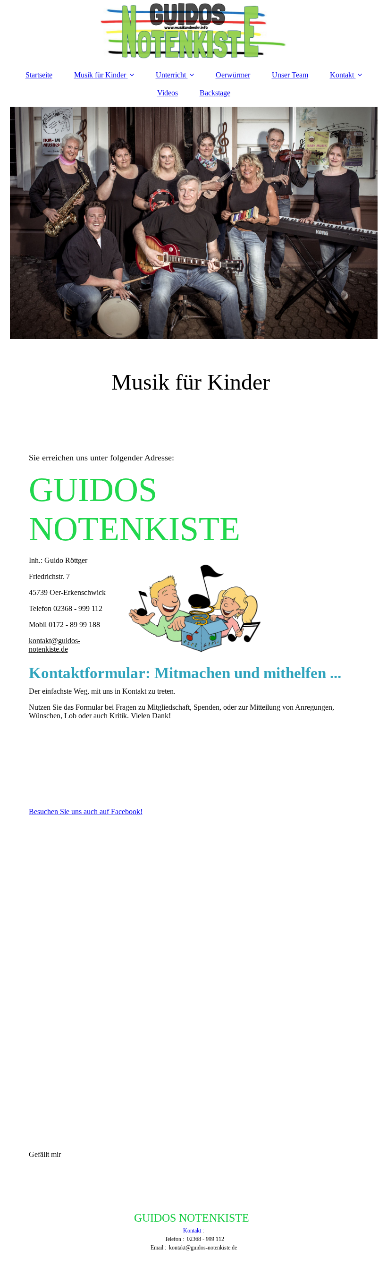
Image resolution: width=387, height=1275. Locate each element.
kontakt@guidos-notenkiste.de (54, 645)
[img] (194, 30)
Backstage (215, 93)
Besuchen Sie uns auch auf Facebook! (86, 812)
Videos (167, 93)
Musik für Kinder (100, 75)
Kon (188, 1230)
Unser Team (290, 75)
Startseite (38, 75)
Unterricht (171, 75)
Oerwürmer (233, 75)
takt (197, 1230)
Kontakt (342, 75)
